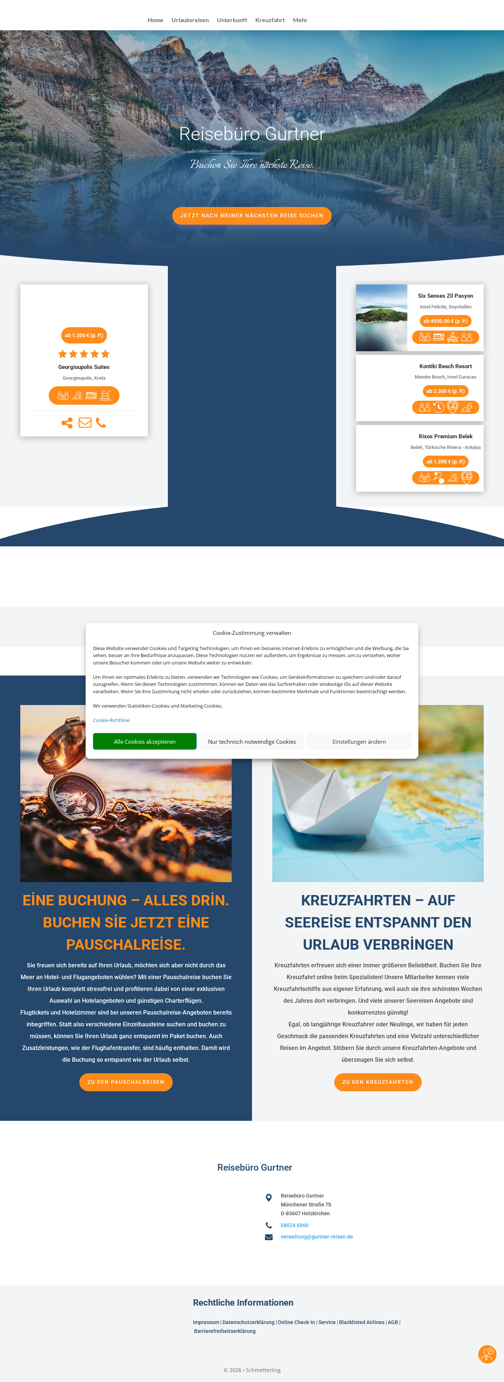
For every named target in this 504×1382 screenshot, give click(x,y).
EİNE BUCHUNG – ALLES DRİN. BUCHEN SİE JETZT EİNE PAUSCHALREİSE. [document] (126, 922)
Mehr (300, 20)
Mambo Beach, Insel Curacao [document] (445, 377)
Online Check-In (296, 1322)
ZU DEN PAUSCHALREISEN (126, 1082)
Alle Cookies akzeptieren (145, 741)
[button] (67, 423)
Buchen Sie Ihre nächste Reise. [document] (252, 165)
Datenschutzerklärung (248, 1322)
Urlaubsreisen (190, 20)
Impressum (206, 1322)
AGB (393, 1322)
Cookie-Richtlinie (111, 720)
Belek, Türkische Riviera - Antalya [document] (446, 447)
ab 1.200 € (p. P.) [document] (84, 335)
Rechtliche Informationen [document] (243, 1303)
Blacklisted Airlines (361, 1322)
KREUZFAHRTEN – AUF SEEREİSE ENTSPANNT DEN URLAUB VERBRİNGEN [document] (378, 922)
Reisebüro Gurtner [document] (252, 134)
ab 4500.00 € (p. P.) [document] (446, 321)
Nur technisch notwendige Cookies (252, 741)
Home (155, 20)
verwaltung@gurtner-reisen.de (317, 1237)
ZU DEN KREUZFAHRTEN (378, 1082)
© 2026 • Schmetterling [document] (252, 1370)
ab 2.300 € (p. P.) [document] (446, 391)
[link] (84, 360)
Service (327, 1322)
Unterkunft (232, 20)
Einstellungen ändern (359, 741)
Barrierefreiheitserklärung (225, 1331)
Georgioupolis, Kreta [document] (84, 378)
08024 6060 (294, 1225)
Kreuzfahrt (270, 20)
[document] (84, 367)
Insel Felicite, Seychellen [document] (446, 307)
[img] (63, 395)
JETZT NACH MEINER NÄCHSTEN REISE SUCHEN (252, 215)
